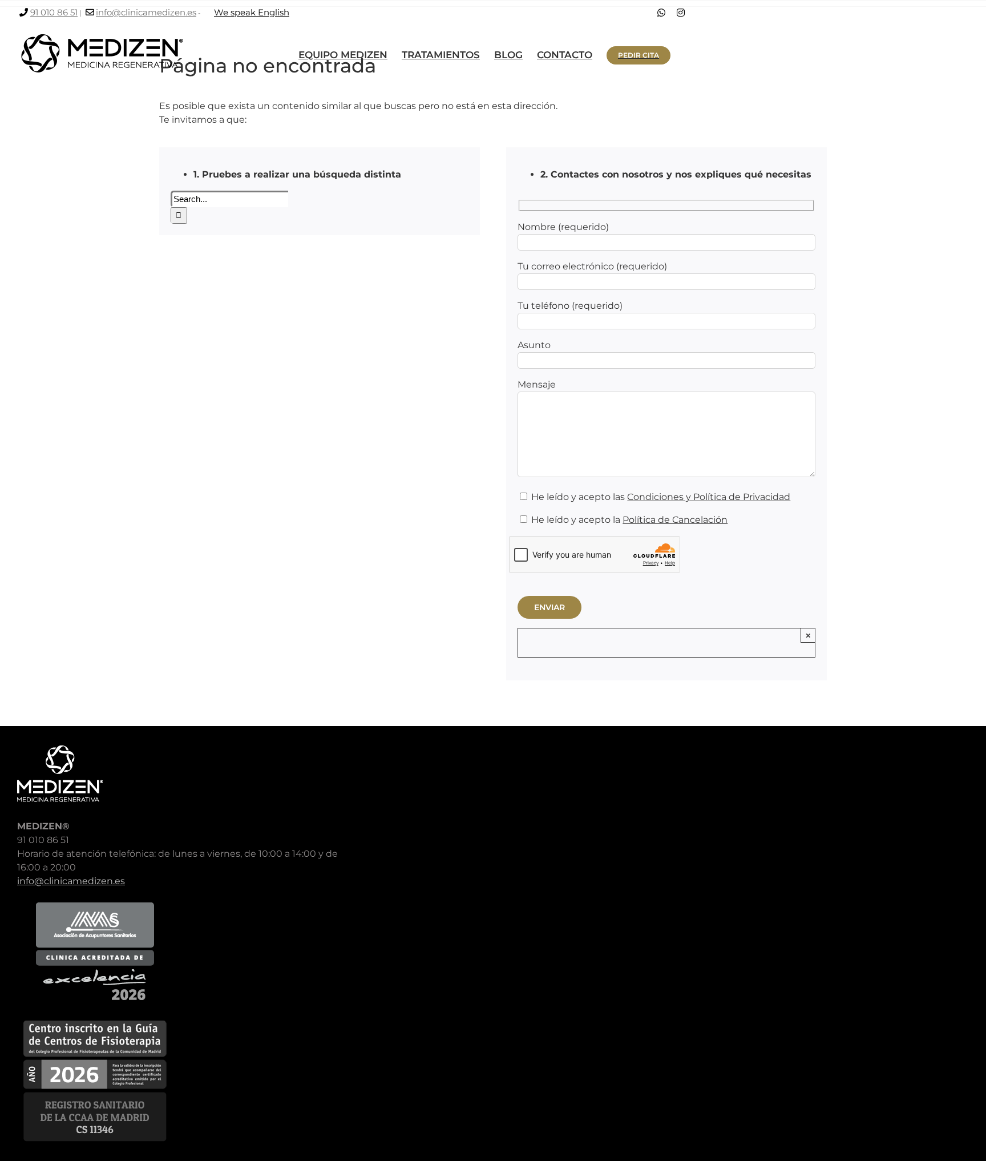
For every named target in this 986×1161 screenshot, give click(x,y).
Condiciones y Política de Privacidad (708, 496)
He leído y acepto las (659, 496)
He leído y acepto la (628, 519)
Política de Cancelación (675, 519)
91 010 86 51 (54, 12)
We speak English (251, 12)
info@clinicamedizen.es (146, 12)
